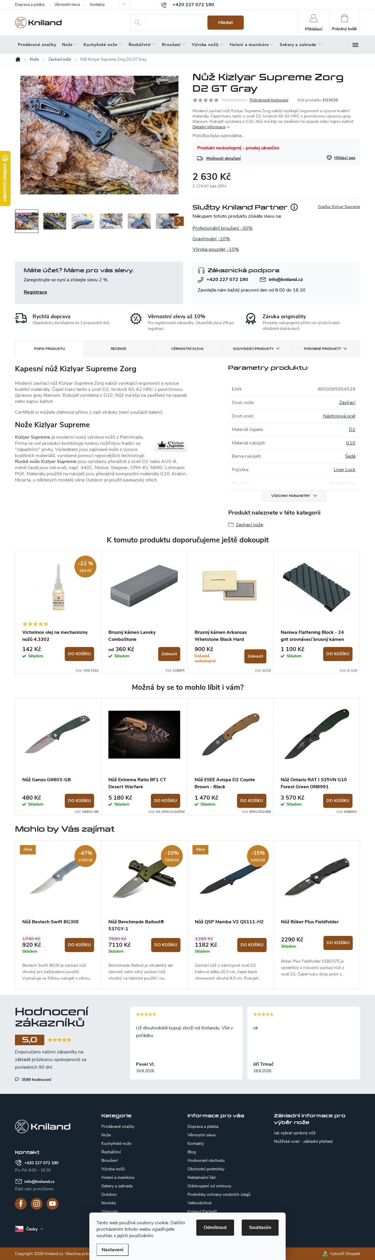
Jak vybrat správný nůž (295, 1133)
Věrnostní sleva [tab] (187, 348)
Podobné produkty (322, 348)
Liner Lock (344, 469)
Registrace (35, 292)
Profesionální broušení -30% (222, 228)
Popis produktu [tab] (49, 348)
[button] (58, 959)
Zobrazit (169, 654)
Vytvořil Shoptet (345, 1253)
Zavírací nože (249, 525)
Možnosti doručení (223, 158)
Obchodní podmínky (206, 1169)
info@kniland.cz (286, 279)
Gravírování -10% (211, 239)
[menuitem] (37, 45)
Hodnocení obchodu (206, 1160)
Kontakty (97, 4)
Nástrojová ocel (339, 416)
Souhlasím (260, 1227)
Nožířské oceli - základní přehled (303, 1141)
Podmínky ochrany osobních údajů (219, 1194)
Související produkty (253, 348)
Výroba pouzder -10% (215, 249)
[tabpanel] (58, 612)
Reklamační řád (201, 1177)
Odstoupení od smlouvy (209, 1186)
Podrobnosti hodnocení (269, 100)
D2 (352, 429)
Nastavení (112, 1250)
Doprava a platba (30, 4)
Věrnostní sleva (67, 4)
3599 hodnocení (35, 1079)
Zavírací (347, 402)
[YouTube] (52, 1204)
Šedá (350, 456)
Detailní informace (208, 127)
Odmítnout (215, 1227)
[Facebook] (21, 1204)
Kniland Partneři (202, 1211)
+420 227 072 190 (227, 279)
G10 (350, 443)
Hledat (225, 22)
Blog (192, 1152)
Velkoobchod (199, 1203)
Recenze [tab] (118, 348)
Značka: (339, 207)
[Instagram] (36, 1204)
